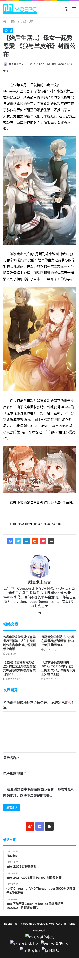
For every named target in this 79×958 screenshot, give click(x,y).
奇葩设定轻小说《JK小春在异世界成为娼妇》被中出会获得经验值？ (57, 641)
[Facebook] (10, 541)
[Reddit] (35, 541)
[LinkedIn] (26, 541)
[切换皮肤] (66, 10)
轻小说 (28, 22)
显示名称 (11, 758)
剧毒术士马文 (16, 64)
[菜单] (74, 10)
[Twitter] (18, 541)
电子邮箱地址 (14, 773)
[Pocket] (43, 541)
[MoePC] (20, 9)
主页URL (13, 22)
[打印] (51, 541)
